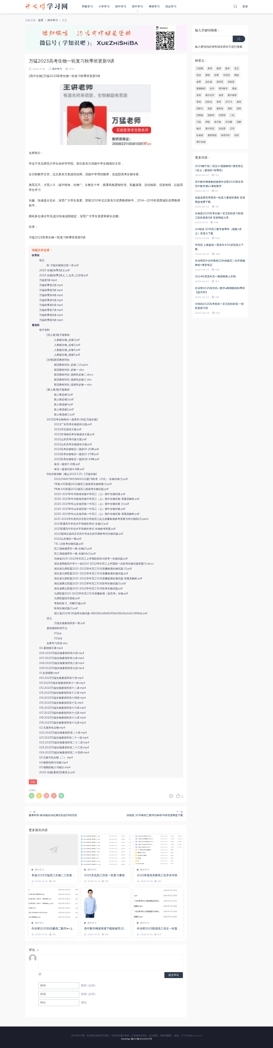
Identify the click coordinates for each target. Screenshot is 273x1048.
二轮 (232, 115)
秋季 (216, 75)
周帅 (239, 108)
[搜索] (235, 6)
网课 (207, 75)
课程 (230, 108)
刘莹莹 (222, 115)
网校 (236, 75)
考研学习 (154, 6)
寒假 (198, 102)
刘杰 (236, 135)
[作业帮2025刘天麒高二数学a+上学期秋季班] (53, 903)
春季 (198, 82)
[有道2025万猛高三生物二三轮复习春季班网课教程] (53, 849)
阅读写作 (225, 135)
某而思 (220, 82)
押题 (207, 122)
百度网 (199, 68)
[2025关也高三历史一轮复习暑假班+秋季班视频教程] (105, 849)
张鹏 (239, 122)
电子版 (217, 122)
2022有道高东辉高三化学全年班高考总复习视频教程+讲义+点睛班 (158, 875)
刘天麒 (228, 122)
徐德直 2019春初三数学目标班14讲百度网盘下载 (155, 815)
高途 (234, 88)
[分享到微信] (31, 795)
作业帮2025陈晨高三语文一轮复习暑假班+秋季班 (158, 929)
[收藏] (171, 795)
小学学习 (104, 6)
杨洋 (198, 128)
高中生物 (200, 142)
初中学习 (120, 6)
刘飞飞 (228, 102)
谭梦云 (199, 108)
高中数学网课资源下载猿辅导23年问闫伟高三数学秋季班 (105, 929)
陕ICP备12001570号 (141, 1039)
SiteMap (125, 1039)
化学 (212, 88)
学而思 (226, 75)
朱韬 (198, 95)
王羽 (232, 128)
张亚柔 (222, 128)
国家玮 (211, 115)
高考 (210, 68)
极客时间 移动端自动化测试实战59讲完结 (53, 815)
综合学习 (170, 6)
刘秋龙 (208, 102)
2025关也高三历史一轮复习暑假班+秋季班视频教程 (105, 875)
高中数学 (223, 88)
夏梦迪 (220, 108)
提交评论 (173, 975)
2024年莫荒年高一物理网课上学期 (215, 276)
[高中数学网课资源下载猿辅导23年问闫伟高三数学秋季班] (105, 903)
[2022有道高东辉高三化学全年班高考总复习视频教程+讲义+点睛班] (158, 849)
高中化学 (209, 95)
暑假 (239, 102)
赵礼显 (208, 82)
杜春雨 (199, 135)
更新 (210, 108)
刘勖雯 (231, 82)
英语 (198, 75)
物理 (219, 68)
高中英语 (209, 128)
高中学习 (137, 6)
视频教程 (200, 88)
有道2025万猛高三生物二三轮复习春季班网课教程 (53, 875)
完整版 (199, 115)
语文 (236, 68)
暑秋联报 (212, 135)
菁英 (219, 102)
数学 (227, 68)
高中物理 (232, 95)
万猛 (33, 782)
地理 (221, 95)
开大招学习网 (46, 6)
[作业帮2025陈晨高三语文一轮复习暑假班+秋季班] (158, 903)
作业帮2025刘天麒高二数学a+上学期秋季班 (52, 929)
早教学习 (87, 6)
